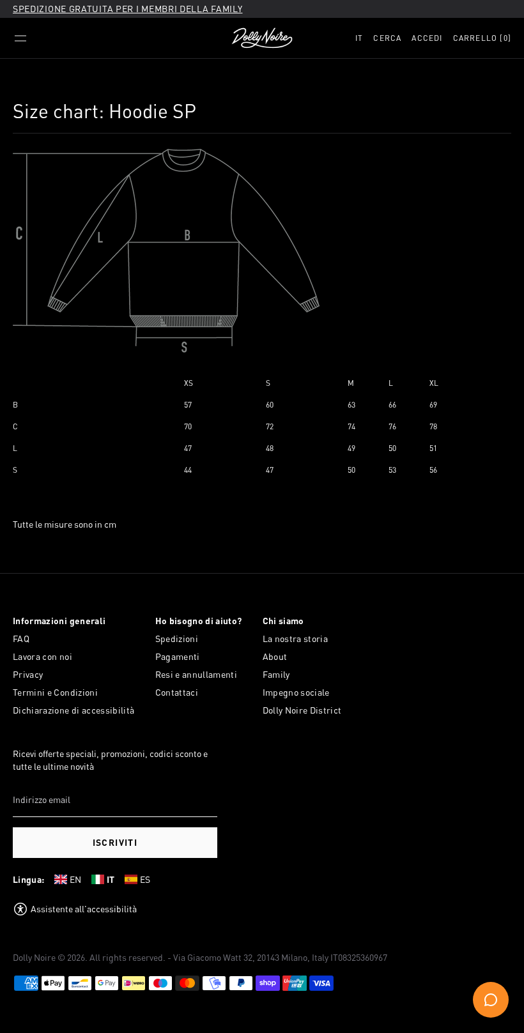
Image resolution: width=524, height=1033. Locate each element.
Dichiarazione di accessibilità (74, 710)
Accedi (427, 38)
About (275, 656)
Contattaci (177, 692)
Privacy (28, 674)
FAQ (21, 638)
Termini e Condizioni (55, 692)
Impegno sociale (296, 692)
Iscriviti (115, 842)
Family (276, 674)
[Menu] (20, 38)
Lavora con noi (42, 656)
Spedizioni (177, 638)
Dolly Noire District (302, 710)
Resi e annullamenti (196, 674)
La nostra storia (295, 638)
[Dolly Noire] (262, 38)
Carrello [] (482, 38)
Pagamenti (177, 656)
